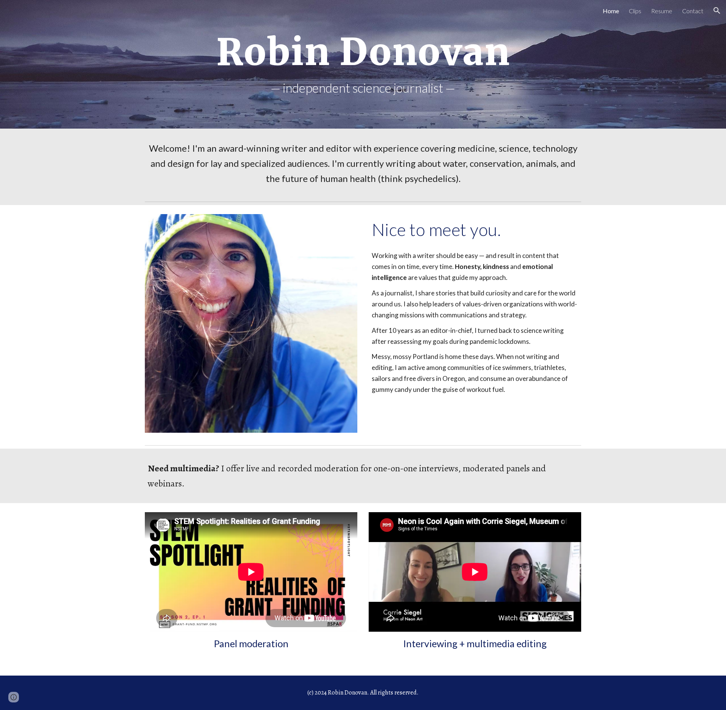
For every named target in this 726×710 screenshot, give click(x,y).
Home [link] (611, 10)
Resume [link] (661, 10)
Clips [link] (635, 10)
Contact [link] (692, 10)
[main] (363, 52)
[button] (717, 11)
